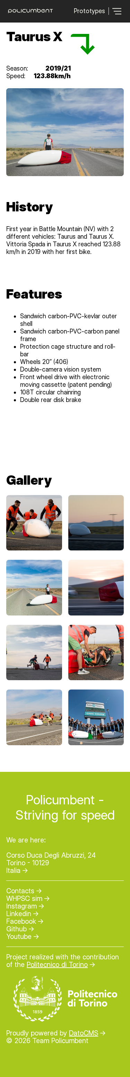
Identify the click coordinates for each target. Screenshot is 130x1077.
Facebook (21, 921)
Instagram (21, 906)
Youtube (19, 936)
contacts (20, 891)
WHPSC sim (24, 898)
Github (16, 929)
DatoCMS (83, 1033)
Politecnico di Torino (57, 964)
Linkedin (18, 914)
